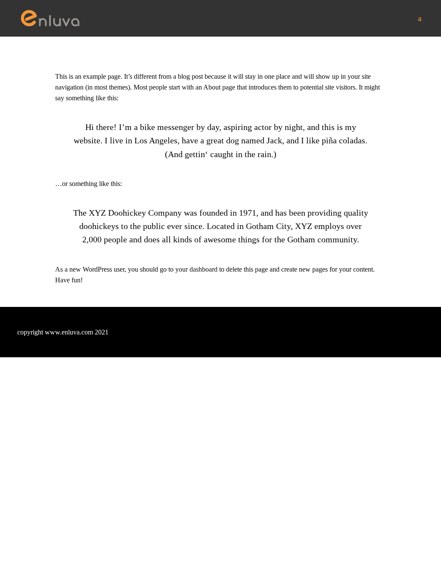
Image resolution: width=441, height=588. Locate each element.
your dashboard (196, 269)
